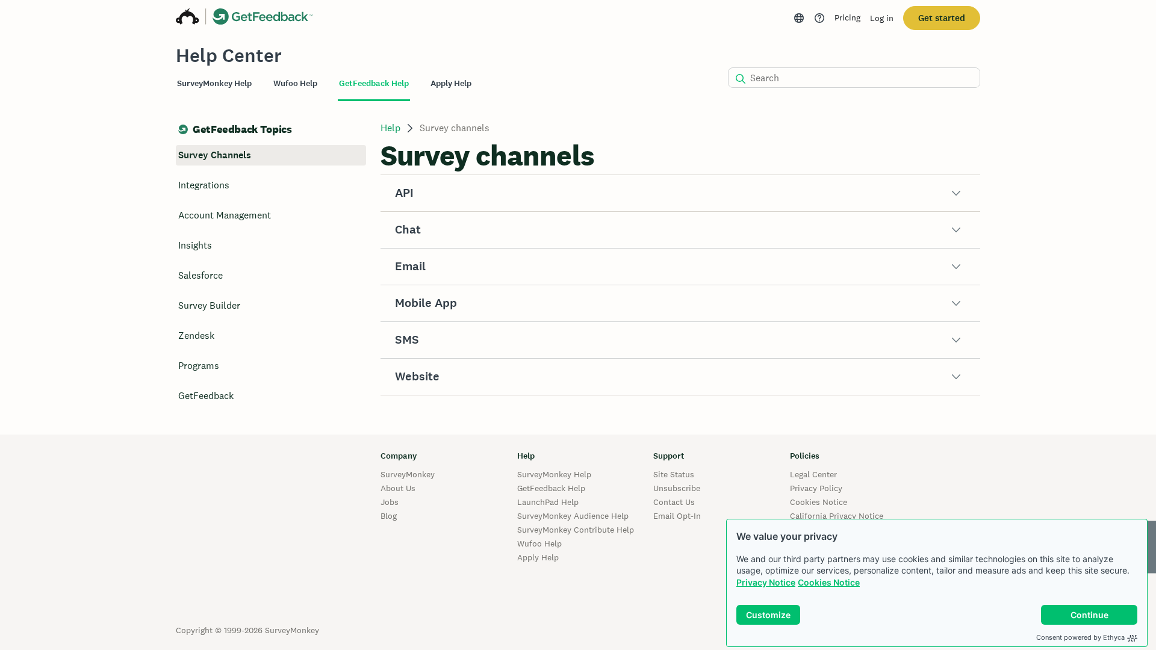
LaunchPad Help (548, 502)
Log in (881, 18)
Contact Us (674, 502)
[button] (680, 193)
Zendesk (196, 335)
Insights (195, 245)
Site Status (673, 474)
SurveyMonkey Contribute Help (575, 529)
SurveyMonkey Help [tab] (214, 83)
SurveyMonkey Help (554, 474)
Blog (389, 515)
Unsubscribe (676, 488)
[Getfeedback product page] (263, 18)
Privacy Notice (765, 582)
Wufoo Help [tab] (295, 83)
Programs (198, 365)
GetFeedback (206, 395)
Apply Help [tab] (450, 83)
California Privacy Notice (836, 515)
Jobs (390, 502)
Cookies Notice (829, 582)
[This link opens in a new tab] (819, 18)
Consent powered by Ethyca (1080, 637)
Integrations (203, 185)
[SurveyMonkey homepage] (187, 18)
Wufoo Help (539, 543)
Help (390, 128)
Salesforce (200, 275)
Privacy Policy (816, 488)
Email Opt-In (677, 515)
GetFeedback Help (551, 488)
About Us (398, 488)
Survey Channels (214, 155)
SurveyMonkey (408, 474)
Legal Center (813, 474)
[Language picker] (799, 18)
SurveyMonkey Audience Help (573, 515)
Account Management (224, 215)
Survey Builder (209, 305)
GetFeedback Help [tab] (374, 83)
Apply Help (538, 557)
